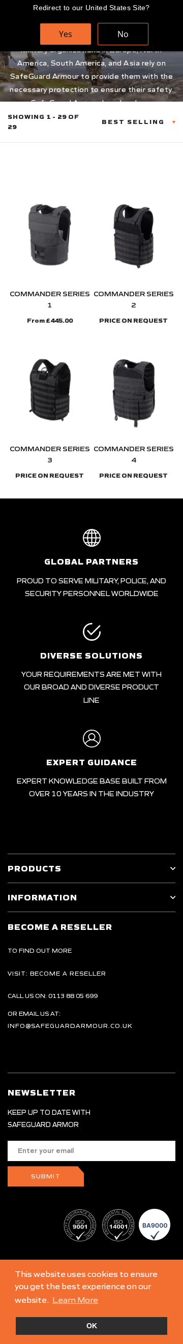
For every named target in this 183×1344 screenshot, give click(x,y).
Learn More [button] (75, 1300)
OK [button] (91, 1326)
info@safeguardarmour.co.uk (70, 1025)
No (123, 34)
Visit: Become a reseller (57, 973)
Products (35, 868)
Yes (65, 34)
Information (42, 897)
